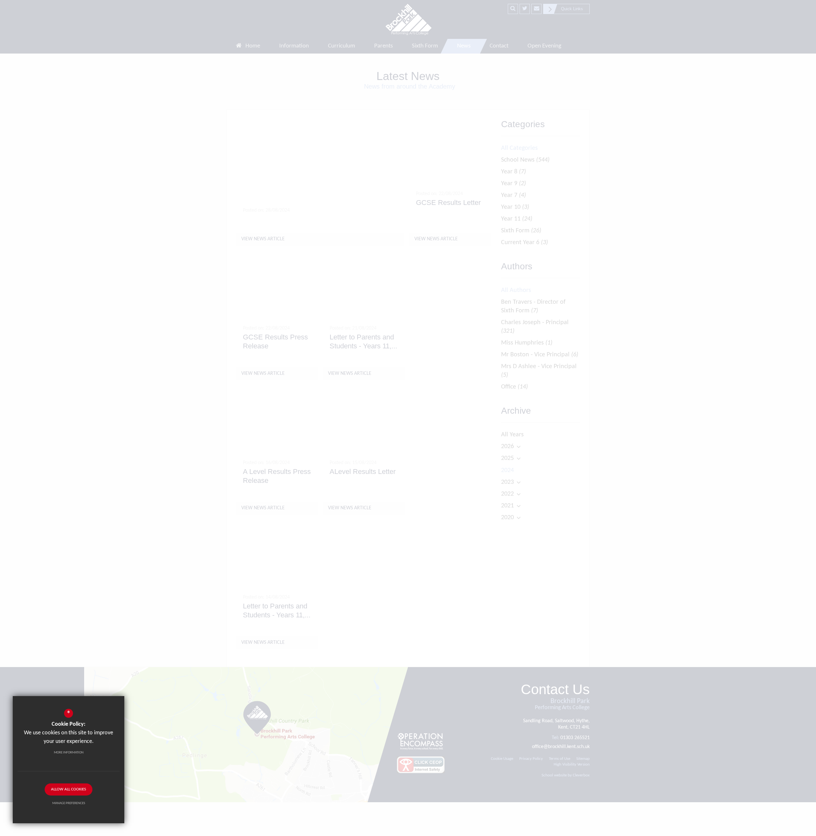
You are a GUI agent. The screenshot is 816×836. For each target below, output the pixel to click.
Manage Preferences (68, 803)
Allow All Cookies (68, 789)
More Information (69, 752)
